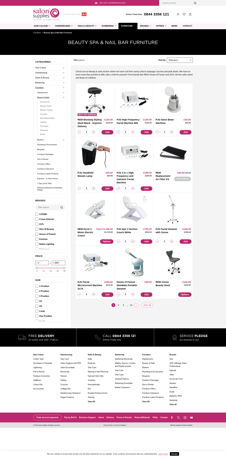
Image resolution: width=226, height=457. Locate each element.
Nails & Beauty (86, 26)
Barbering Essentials (124, 383)
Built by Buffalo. (188, 425)
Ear (89, 389)
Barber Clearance (122, 387)
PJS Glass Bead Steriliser (165, 121)
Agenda (173, 370)
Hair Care (64, 359)
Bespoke (40, 149)
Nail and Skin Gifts (96, 376)
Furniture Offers (43, 164)
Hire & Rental (42, 159)
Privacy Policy (108, 425)
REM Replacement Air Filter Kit (163, 176)
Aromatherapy (94, 384)
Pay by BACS (70, 417)
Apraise (173, 383)
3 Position (44, 296)
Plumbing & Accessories (47, 145)
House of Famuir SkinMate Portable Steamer (127, 285)
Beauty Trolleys (46, 110)
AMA (172, 375)
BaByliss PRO (176, 396)
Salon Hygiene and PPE (70, 363)
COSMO (43, 214)
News (174, 26)
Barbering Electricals (124, 359)
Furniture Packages (45, 154)
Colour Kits (38, 384)
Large (42, 311)
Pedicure (91, 363)
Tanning (91, 397)
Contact (187, 26)
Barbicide (173, 400)
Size (38, 280)
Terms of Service (124, 417)
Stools (42, 134)
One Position (45, 316)
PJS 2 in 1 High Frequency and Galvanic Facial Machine (125, 177)
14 (131, 305)
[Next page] (136, 305)
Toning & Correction (41, 376)
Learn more (163, 454)
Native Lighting (46, 244)
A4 (40, 306)
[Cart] (190, 14)
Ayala (172, 392)
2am (171, 359)
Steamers (44, 130)
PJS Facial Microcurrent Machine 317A (90, 285)
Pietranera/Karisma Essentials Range (49, 189)
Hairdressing (62, 26)
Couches (43, 114)
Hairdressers (42, 92)
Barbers (40, 140)
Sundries (91, 380)
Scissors (64, 384)
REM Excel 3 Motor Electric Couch (85, 232)
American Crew (176, 379)
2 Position (44, 291)
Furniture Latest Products (47, 174)
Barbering (108, 26)
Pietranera (44, 249)
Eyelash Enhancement (97, 393)
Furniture (127, 26)
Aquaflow (173, 387)
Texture (63, 376)
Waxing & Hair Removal (98, 372)
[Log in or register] (178, 14)
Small (42, 321)
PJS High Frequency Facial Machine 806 (128, 121)
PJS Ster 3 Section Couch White (127, 231)
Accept (174, 454)
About (101, 417)
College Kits (65, 389)
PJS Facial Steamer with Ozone (166, 231)
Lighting (43, 122)
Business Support (87, 417)
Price (39, 256)
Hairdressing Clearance (70, 393)
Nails (90, 359)
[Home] (46, 14)
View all (147, 305)
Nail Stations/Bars (47, 118)
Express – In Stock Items (47, 178)
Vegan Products (67, 397)
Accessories (45, 102)
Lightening (37, 367)
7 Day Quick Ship (44, 183)
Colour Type (38, 359)
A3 (40, 301)
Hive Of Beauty (46, 229)
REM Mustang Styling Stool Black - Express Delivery (90, 123)
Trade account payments (47, 417)
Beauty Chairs (46, 106)
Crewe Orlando (46, 219)
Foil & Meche (38, 372)
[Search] (195, 3)
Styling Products (122, 379)
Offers (160, 26)
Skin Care (92, 367)
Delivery (110, 417)
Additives (37, 380)
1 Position (44, 286)
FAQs (155, 417)
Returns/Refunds (142, 417)
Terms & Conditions (120, 425)
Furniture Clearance (45, 169)
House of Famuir (47, 234)
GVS (41, 224)
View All (91, 401)
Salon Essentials (67, 367)
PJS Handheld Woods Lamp (85, 174)
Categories (43, 62)
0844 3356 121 (156, 14)
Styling (63, 380)
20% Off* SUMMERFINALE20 (112, 3)
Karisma (43, 239)
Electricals (64, 372)
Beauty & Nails (43, 97)
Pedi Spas (44, 126)
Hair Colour (41, 26)
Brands (144, 26)
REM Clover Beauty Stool (163, 284)
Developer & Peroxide (42, 363)
